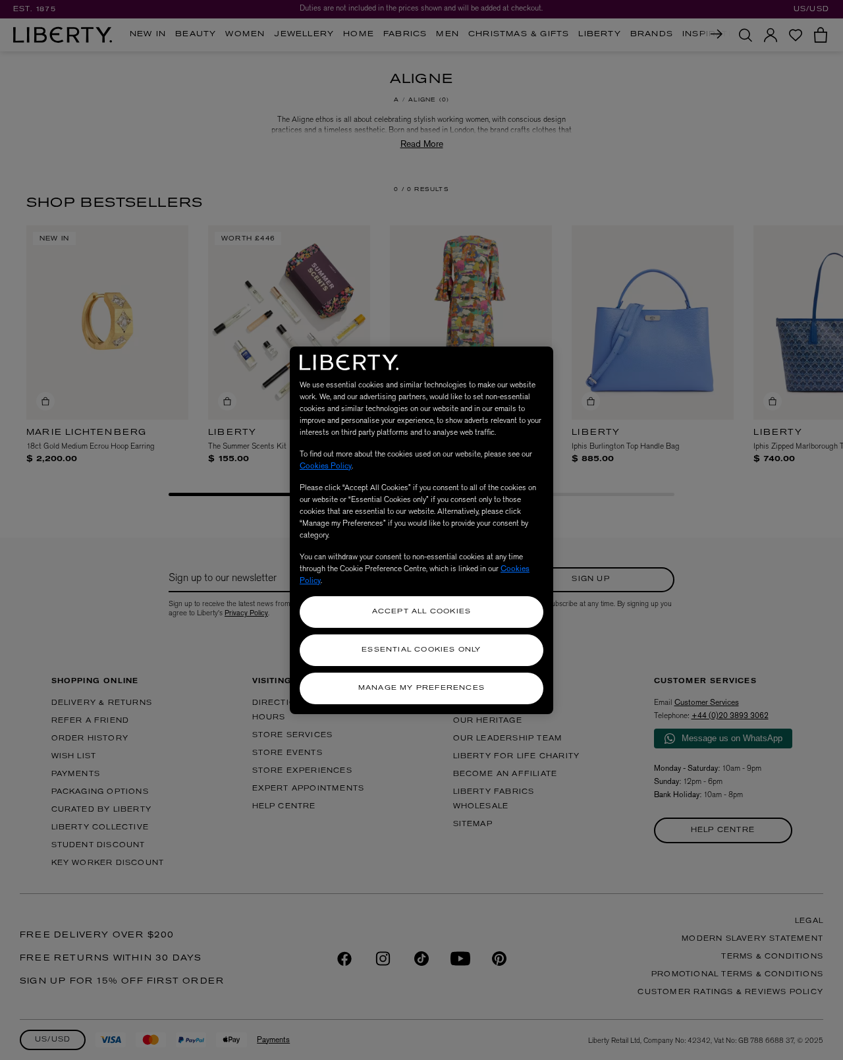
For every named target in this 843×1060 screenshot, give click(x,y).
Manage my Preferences (421, 688)
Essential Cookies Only (421, 650)
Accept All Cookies (422, 612)
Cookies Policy (326, 465)
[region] (421, 530)
